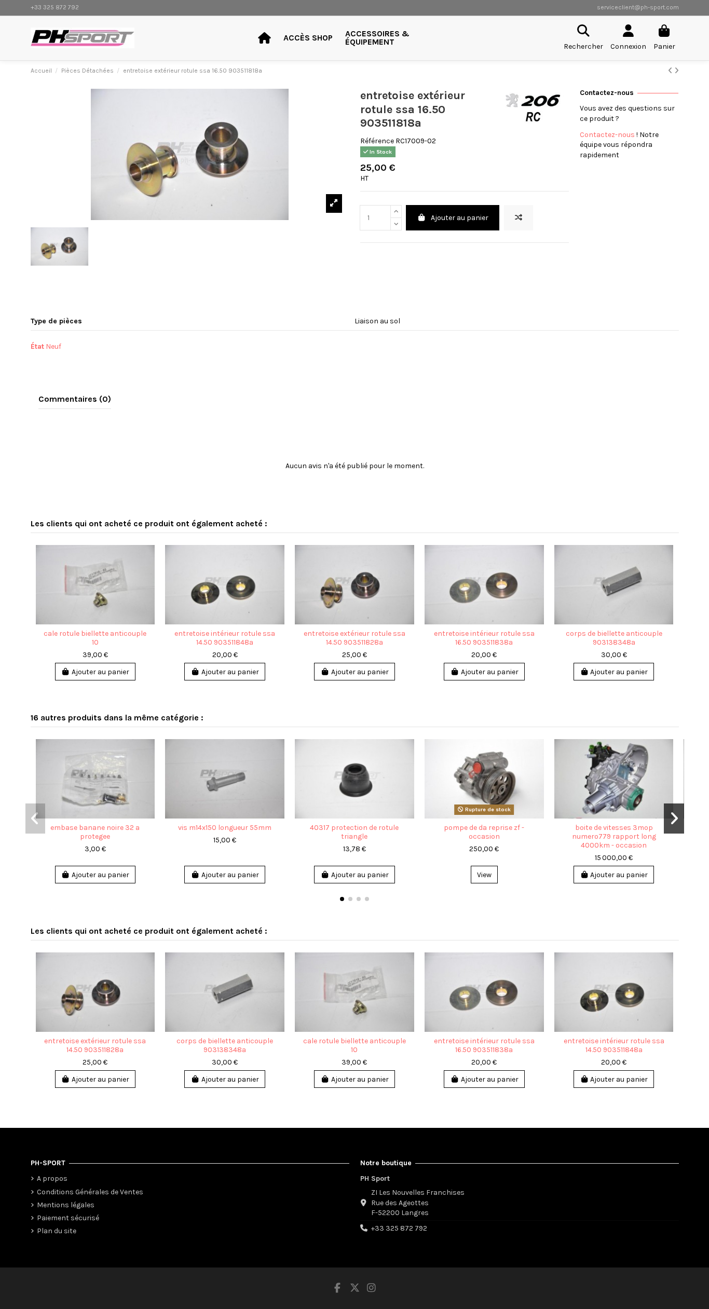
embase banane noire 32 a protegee (95, 832)
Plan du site (56, 1230)
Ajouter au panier (459, 217)
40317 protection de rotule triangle (354, 832)
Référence (377, 141)
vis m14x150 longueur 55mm (224, 827)
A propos (52, 1178)
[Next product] (676, 70)
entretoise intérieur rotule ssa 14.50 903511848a (224, 638)
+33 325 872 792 (399, 1228)
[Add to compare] (518, 217)
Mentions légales (65, 1205)
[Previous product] (671, 70)
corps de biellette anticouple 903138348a (614, 638)
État (37, 346)
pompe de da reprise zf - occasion (484, 832)
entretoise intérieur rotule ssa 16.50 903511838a (484, 638)
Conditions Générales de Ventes (90, 1192)
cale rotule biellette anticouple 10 (95, 638)
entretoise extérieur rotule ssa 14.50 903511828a (354, 638)
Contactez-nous (607, 134)
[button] (342, 899)
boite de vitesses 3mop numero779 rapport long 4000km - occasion (614, 836)
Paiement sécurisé (68, 1217)
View (484, 874)
